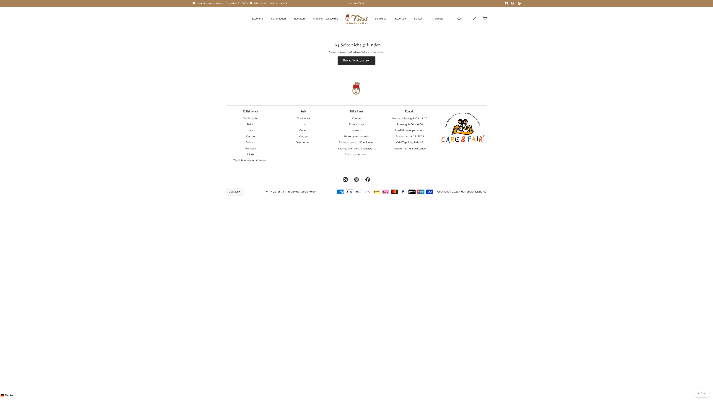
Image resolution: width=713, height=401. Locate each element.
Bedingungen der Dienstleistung (356, 148)
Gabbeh (250, 142)
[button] (9, 395)
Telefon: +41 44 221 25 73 (409, 136)
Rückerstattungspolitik (357, 136)
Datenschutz (356, 124)
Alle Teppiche (250, 118)
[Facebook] (506, 3)
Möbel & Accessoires (325, 18)
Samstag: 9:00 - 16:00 (409, 124)
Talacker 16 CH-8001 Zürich (410, 148)
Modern (303, 130)
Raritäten (299, 18)
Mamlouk (250, 148)
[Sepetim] (484, 18)
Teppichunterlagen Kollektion (250, 160)
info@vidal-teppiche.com (409, 130)
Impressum (356, 130)
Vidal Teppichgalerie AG (410, 142)
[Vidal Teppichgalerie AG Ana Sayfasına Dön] (356, 18)
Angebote (437, 18)
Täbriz (250, 154)
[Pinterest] (519, 3)
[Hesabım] (474, 18)
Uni (303, 124)
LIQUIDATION (356, 3)
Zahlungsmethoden (356, 154)
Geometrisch (303, 142)
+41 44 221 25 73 (275, 191)
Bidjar (250, 124)
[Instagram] (512, 3)
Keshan (250, 136)
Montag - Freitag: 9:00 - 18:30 (409, 118)
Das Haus (380, 18)
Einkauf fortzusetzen (356, 60)
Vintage (303, 136)
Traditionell (303, 118)
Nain (250, 130)
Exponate (257, 18)
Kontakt (418, 18)
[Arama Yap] (459, 18)
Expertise (400, 18)
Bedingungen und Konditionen (356, 142)
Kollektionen (278, 18)
